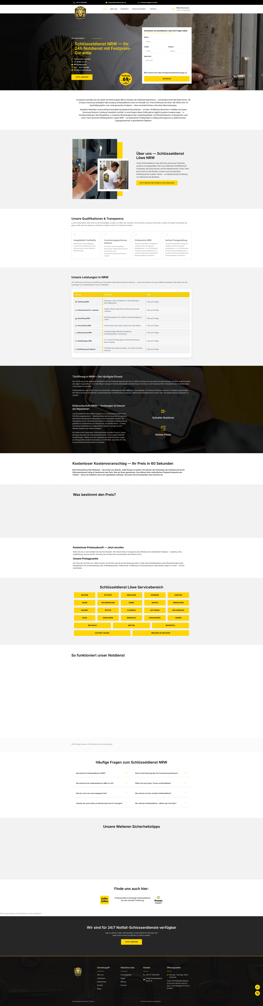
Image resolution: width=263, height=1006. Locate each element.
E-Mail (146, 47)
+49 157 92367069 (183, 10)
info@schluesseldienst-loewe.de (154, 979)
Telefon (171, 47)
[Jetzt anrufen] (257, 993)
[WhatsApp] (257, 987)
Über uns (113, 9)
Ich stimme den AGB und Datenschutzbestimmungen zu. (166, 73)
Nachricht (147, 56)
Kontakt (153, 9)
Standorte (125, 9)
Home (105, 9)
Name (146, 37)
